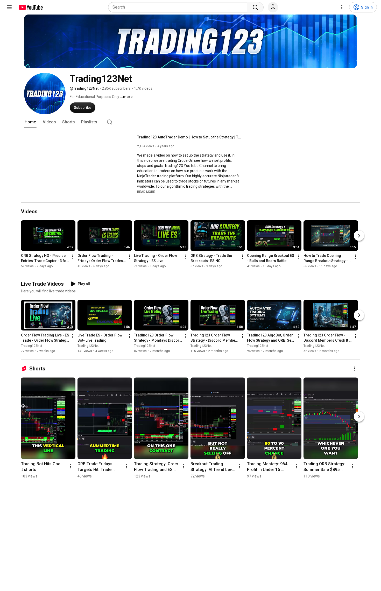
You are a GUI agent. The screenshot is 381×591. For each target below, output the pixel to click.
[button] (146, 191)
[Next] (359, 235)
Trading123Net (31, 346)
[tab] (30, 122)
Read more (146, 192)
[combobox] (179, 7)
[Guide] (9, 7)
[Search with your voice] (273, 7)
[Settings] (342, 7)
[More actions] (73, 256)
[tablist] (190, 122)
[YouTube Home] (30, 7)
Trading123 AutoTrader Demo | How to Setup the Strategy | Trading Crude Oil (189, 137)
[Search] (255, 7)
